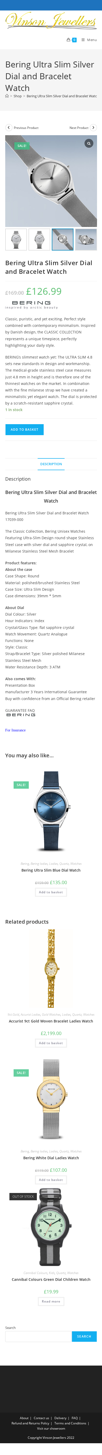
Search (10, 1327)
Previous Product (26, 128)
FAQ (75, 1418)
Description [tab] (51, 464)
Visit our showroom (51, 1428)
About (24, 1418)
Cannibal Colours (35, 1273)
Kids (52, 1273)
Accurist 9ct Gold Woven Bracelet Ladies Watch (51, 1021)
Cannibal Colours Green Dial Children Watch (51, 1279)
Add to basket (24, 429)
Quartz (64, 863)
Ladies (53, 863)
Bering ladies (39, 863)
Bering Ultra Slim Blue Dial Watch (51, 870)
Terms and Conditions (70, 1423)
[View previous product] (9, 127)
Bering (25, 863)
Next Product (79, 128)
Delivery (60, 1418)
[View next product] (93, 127)
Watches (76, 863)
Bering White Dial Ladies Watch (51, 1157)
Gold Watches (51, 1014)
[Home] (7, 96)
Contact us (41, 1418)
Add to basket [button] (51, 892)
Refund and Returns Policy (30, 1423)
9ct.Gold (13, 1014)
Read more (51, 1301)
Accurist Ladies (30, 1014)
